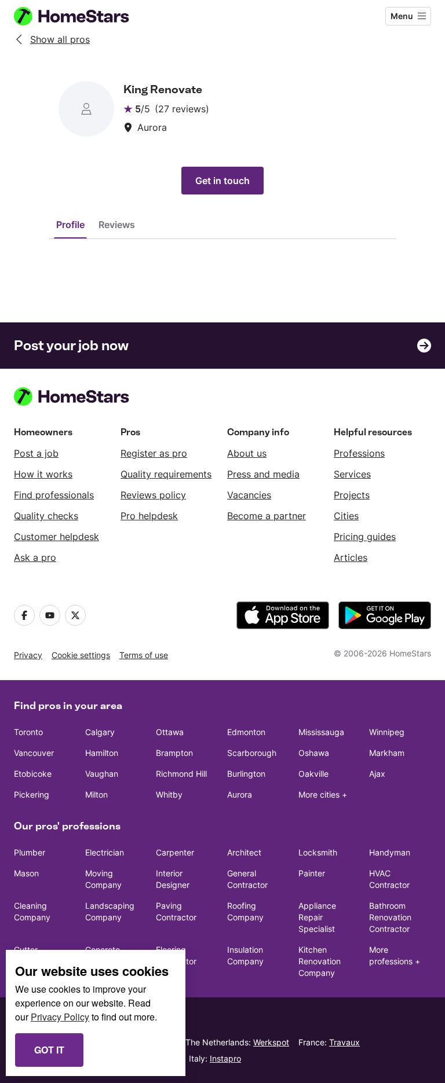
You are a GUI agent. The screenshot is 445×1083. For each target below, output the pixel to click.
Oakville (313, 774)
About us (247, 453)
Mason (26, 873)
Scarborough (251, 753)
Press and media (263, 474)
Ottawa (170, 732)
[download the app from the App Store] (282, 615)
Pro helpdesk (149, 516)
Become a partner (266, 516)
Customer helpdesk (56, 536)
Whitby (169, 794)
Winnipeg (386, 732)
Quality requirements (166, 474)
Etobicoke (33, 774)
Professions (359, 453)
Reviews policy (153, 495)
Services (352, 474)
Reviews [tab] (117, 224)
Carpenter (175, 852)
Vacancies (249, 495)
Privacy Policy (60, 1016)
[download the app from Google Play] (384, 615)
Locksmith (317, 852)
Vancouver (34, 753)
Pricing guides (365, 536)
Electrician (104, 852)
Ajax (377, 774)
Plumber (29, 852)
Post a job (36, 453)
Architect (244, 852)
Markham (386, 753)
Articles (350, 557)
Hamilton (101, 753)
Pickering (31, 794)
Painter (311, 873)
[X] (75, 615)
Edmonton (246, 732)
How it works (43, 474)
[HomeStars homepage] (82, 16)
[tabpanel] (222, 262)
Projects (352, 495)
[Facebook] (24, 615)
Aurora (239, 794)
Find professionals (54, 495)
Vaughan (101, 774)
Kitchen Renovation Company (319, 961)
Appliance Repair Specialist (317, 917)
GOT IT (49, 1049)
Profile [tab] (70, 224)
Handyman (389, 852)
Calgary (100, 732)
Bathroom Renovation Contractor (390, 917)
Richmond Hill (181, 774)
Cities (346, 516)
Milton (96, 794)
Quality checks (46, 516)
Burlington (246, 774)
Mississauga (321, 732)
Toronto (28, 732)
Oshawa (313, 753)
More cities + (322, 794)
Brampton (174, 753)
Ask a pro (35, 557)
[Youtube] (49, 615)
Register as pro (154, 453)
